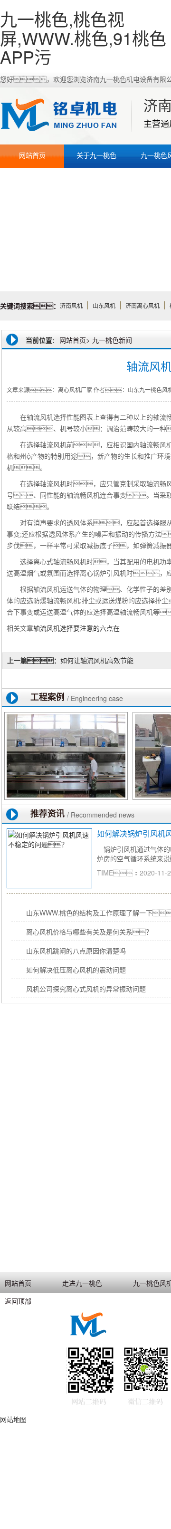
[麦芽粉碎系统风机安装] (66, 756)
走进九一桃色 (82, 1283)
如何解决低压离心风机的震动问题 (76, 969)
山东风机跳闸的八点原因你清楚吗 (76, 950)
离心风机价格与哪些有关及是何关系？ (89, 931)
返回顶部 (18, 1301)
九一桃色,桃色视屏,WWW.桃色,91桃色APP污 (83, 37)
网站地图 (13, 1419)
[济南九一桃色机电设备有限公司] (64, 115)
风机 (53, 628)
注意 (86, 628)
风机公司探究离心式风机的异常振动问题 (86, 988)
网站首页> (74, 340)
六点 (106, 628)
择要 (73, 628)
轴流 (40, 628)
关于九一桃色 (96, 155)
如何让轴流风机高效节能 (96, 660)
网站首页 (32, 155)
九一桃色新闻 (112, 340)
